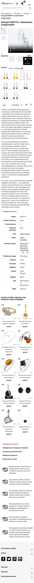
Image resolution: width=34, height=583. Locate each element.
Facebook (3, 559)
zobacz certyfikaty (16, 68)
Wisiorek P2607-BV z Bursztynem (25, 322)
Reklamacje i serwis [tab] (10, 459)
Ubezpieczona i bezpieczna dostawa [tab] (15, 448)
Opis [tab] (4, 105)
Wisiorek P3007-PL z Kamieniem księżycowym (9, 429)
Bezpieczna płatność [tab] (10, 455)
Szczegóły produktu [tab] (10, 211)
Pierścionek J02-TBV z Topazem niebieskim (9, 322)
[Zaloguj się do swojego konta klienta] (17, 3)
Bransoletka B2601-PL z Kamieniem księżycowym (9, 349)
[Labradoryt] (5, 85)
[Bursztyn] (5, 75)
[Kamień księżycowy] (25, 75)
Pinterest (31, 104)
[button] (17, 548)
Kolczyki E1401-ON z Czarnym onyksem (25, 402)
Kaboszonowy (25, 234)
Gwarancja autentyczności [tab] (12, 452)
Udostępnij (21, 104)
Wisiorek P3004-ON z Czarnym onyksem (9, 402)
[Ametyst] (15, 85)
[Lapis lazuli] (5, 95)
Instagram (20, 559)
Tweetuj (26, 104)
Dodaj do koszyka (27, 61)
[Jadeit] (15, 95)
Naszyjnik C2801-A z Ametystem (25, 428)
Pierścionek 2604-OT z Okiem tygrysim (9, 376)
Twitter (9, 559)
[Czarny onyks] (25, 85)
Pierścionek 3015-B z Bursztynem (25, 348)
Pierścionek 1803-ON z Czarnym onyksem (25, 376)
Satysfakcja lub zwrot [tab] (10, 444)
